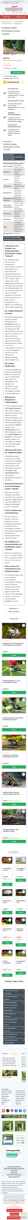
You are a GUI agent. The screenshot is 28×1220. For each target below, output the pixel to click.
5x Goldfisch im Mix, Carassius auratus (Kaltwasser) (7, 869)
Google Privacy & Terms (14, 1206)
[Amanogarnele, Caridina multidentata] (21, 860)
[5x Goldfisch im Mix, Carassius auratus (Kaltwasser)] (7, 860)
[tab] (14, 141)
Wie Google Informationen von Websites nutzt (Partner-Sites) (14, 1204)
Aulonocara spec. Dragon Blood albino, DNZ (7, 901)
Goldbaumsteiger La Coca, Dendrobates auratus (12, 681)
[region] (14, 47)
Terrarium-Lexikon (7, 1092)
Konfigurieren (14, 1214)
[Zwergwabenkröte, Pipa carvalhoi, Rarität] (14, 817)
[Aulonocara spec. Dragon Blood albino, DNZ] (7, 892)
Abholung (18, 1104)
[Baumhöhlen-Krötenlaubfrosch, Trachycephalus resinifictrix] (14, 631)
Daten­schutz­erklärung (14, 1166)
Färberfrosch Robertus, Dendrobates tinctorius (10, 756)
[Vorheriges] (4, 47)
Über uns (4, 1098)
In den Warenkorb (18, 72)
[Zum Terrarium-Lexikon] (20, 1126)
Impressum (14, 1172)
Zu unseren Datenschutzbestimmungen (14, 1207)
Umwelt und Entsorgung (14, 1174)
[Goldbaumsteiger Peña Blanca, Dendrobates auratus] (14, 705)
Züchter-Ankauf (20, 1096)
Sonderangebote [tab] (13, 851)
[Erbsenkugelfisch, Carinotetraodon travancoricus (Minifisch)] (7, 921)
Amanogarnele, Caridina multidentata (20, 869)
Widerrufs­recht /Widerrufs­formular (14, 1168)
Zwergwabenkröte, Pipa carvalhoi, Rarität (11, 830)
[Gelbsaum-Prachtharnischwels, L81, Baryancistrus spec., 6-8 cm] (21, 921)
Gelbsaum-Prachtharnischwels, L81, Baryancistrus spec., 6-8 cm (20, 929)
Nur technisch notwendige (14, 1210)
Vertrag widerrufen (14, 1177)
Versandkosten (6, 1100)
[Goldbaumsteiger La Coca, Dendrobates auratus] (14, 668)
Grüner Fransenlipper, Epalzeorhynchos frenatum (7, 962)
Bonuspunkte (5, 1096)
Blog (3, 1104)
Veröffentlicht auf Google (13, 1081)
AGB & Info (14, 1170)
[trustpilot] (14, 1153)
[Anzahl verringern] (4, 72)
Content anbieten (20, 1098)
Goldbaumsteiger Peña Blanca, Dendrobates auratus (13, 718)
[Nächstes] (24, 47)
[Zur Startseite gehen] (14, 8)
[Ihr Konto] (21, 12)
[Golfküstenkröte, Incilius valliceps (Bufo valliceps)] (14, 780)
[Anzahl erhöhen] (8, 72)
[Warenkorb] (24, 12)
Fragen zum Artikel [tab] (13, 611)
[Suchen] (13, 12)
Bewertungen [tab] (13, 608)
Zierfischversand (20, 1092)
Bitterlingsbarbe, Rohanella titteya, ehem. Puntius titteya (20, 901)
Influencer (18, 1102)
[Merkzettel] (17, 12)
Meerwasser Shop (21, 1094)
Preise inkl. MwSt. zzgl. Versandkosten (12, 60)
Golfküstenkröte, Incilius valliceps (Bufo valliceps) (11, 793)
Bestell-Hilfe (5, 1094)
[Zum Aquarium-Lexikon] (7, 1126)
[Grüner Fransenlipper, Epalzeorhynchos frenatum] (7, 953)
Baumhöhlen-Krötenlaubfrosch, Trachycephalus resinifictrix (13, 644)
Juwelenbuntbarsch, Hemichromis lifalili (20, 962)
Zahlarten (4, 1102)
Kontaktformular (20, 1100)
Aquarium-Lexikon (7, 1091)
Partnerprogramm (20, 1091)
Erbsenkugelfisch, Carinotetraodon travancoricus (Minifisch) (7, 929)
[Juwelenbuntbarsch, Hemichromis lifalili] (21, 953)
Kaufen (14, 655)
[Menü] (3, 12)
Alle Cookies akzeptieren (14, 1217)
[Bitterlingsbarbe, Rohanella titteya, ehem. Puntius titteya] (21, 892)
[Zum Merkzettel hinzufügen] (23, 625)
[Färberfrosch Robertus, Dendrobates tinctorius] (14, 742)
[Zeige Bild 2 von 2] (15, 54)
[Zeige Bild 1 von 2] (12, 54)
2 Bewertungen (7, 65)
